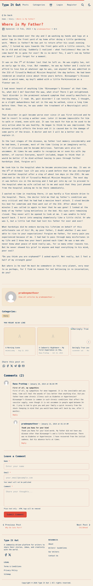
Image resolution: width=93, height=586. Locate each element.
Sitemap (7, 574)
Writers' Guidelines (57, 548)
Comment (8, 486)
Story (11, 19)
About (50, 544)
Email (7, 473)
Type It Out (11, 5)
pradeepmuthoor (44, 29)
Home (4, 19)
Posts (26, 5)
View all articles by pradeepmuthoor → (36, 297)
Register (72, 5)
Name (7, 461)
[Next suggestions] (89, 342)
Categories (39, 5)
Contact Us (53, 556)
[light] (89, 5)
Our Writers (53, 552)
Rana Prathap (20, 384)
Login (60, 5)
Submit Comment (15, 514)
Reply (15, 415)
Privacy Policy (10, 570)
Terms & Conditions (12, 566)
